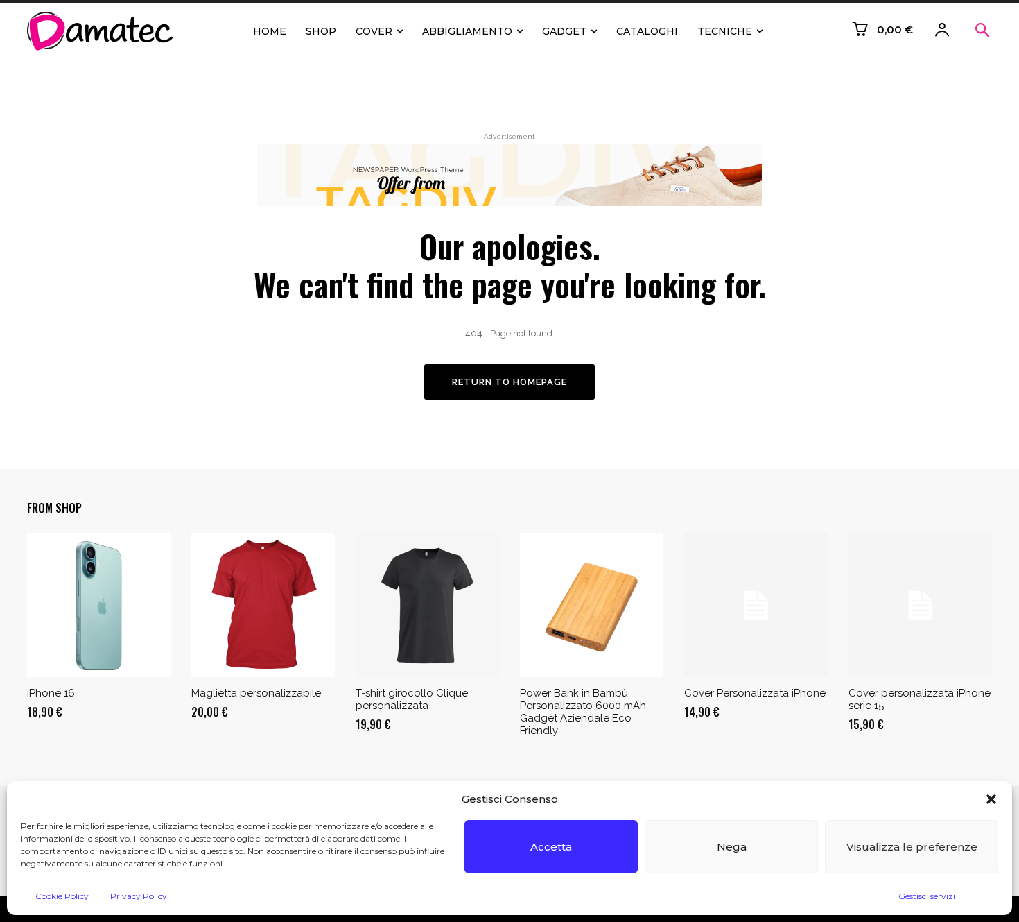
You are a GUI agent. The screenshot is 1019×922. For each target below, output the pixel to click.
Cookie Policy (62, 896)
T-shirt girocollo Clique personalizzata (412, 699)
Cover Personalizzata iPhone (755, 693)
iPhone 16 (51, 693)
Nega (732, 846)
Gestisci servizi (926, 896)
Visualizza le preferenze (911, 846)
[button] (991, 799)
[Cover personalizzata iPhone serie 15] (920, 605)
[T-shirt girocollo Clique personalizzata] (427, 605)
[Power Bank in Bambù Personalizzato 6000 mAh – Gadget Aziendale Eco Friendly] (591, 605)
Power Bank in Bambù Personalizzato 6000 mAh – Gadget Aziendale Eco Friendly (587, 712)
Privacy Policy (138, 896)
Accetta (551, 846)
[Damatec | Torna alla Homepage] (103, 31)
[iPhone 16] (99, 605)
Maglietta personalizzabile (256, 693)
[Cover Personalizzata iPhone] (756, 605)
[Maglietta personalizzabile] (263, 605)
